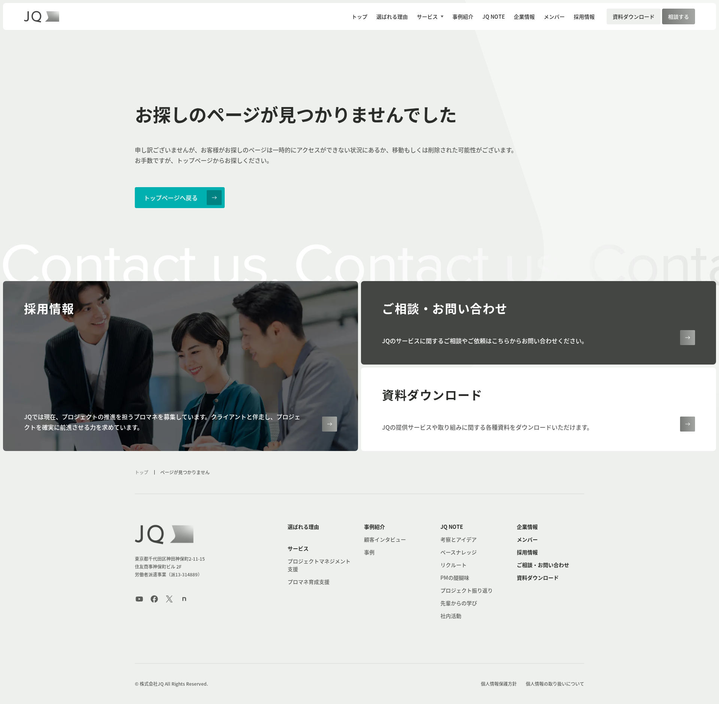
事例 (369, 552)
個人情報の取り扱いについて (555, 683)
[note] (184, 598)
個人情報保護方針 (499, 683)
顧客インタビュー (385, 539)
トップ (141, 472)
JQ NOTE (451, 526)
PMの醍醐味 (454, 577)
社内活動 (450, 615)
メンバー (527, 539)
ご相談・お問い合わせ (543, 565)
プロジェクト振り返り (466, 590)
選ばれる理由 (303, 526)
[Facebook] (154, 598)
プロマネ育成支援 (309, 581)
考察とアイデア (458, 539)
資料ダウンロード (538, 577)
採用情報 (527, 552)
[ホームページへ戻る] (165, 534)
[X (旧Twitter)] (169, 598)
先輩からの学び (458, 603)
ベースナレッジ (458, 552)
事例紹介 (374, 526)
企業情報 (527, 526)
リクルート (453, 565)
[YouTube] (139, 598)
